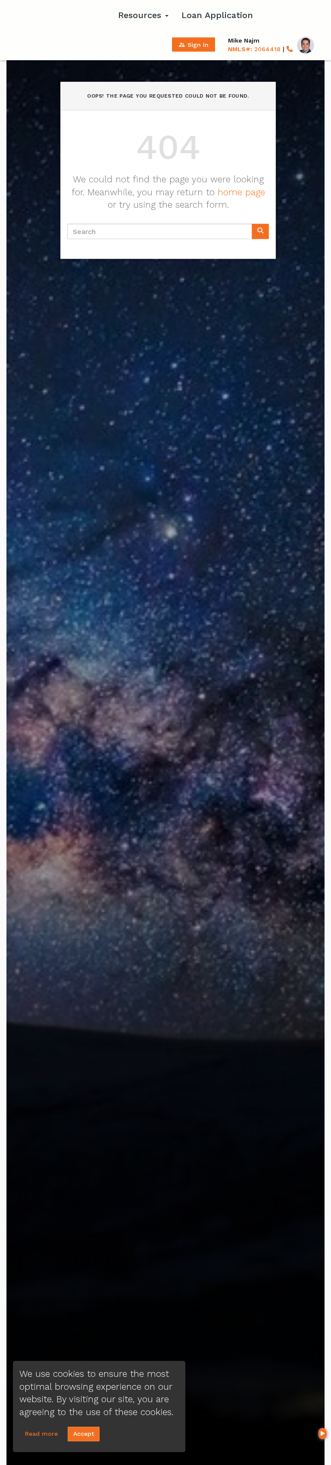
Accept (83, 1433)
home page (241, 192)
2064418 (254, 49)
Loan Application (217, 15)
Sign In (193, 44)
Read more (41, 1433)
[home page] (58, 15)
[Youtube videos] (323, 1433)
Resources (141, 15)
